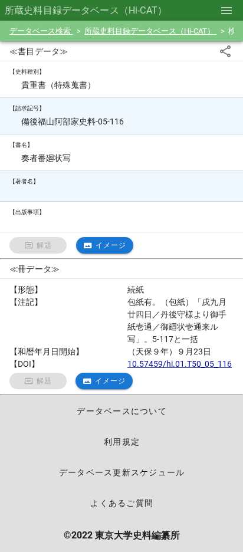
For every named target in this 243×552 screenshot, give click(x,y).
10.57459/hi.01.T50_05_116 (179, 364)
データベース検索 (41, 31)
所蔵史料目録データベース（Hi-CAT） (150, 31)
